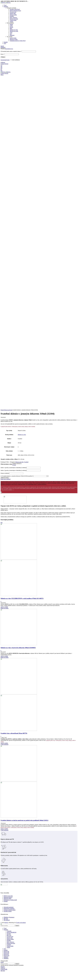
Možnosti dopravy (8, 897)
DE (1, 68)
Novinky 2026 (15, 9)
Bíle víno (9, 935)
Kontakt (6, 901)
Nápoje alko (13, 13)
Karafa (11, 27)
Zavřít (2, 962)
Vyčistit (14, 465)
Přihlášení (6, 958)
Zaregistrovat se (9, 48)
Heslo (2, 54)
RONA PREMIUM (11, 932)
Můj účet (6, 918)
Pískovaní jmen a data (6, 464)
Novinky (9, 933)
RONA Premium (15, 10)
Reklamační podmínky (9, 908)
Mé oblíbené (7, 920)
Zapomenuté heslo (5, 60)
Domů (2, 410)
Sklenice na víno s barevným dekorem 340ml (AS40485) (18, 647)
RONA (6, 922)
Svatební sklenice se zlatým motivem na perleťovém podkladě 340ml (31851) (24, 820)
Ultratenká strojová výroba (18, 40)
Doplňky (12, 16)
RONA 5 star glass (8, 895)
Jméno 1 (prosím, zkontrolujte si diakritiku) (14, 467)
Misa (11, 28)
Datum (5, 473)
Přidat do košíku (4, 477)
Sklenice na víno (14, 29)
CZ (1, 65)
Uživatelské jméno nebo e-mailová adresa (11, 51)
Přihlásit (3, 57)
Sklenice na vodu (14, 31)
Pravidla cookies (8, 911)
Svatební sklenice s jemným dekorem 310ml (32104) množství (17, 476)
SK (1, 66)
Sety (11, 34)
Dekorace (12, 35)
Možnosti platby (7, 898)
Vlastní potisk (13, 20)
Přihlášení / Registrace (9, 917)
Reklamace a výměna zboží (10, 900)
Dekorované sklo (14, 18)
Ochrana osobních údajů (9, 910)
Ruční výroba (13, 38)
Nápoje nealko (13, 14)
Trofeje (11, 21)
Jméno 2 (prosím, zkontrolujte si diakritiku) (14, 470)
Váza (11, 32)
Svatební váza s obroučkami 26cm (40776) (14, 733)
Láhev (11, 25)
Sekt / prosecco (13, 17)
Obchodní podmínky (9, 907)
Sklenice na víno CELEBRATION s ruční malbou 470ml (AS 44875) (22, 598)
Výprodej (9, 931)
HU (1, 70)
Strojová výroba (13, 39)
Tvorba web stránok (21, 922)
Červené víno (13, 12)
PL (1, 69)
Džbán (11, 24)
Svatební (26, 462)
